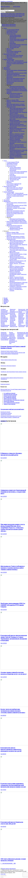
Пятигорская (20, 336)
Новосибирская (22, 310)
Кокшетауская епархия (10, 396)
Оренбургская (21, 313)
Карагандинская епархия (10, 394)
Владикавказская (5, 338)
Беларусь (6, 300)
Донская (3, 324)
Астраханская (4, 311)
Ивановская (12, 309)
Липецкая (12, 322)
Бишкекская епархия (5, 411)
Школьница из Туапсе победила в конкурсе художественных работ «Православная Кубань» (12, 567)
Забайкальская (4, 326)
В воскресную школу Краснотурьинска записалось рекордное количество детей (11, 749)
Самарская (21, 322)
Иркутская (12, 310)
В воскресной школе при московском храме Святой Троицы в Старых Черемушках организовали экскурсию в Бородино (14, 638)
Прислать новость (5, 6)
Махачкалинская (13, 341)
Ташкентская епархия (6, 414)
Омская (20, 311)
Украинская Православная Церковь (9, 351)
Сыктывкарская (20, 338)
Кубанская (12, 317)
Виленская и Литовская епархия (8, 365)
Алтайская (3, 309)
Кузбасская (12, 319)
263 (7, 863)
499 (15, 863)
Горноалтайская (4, 339)
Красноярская (13, 316)
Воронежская (4, 321)
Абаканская (3, 332)
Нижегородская (13, 326)
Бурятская (3, 316)
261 (3, 863)
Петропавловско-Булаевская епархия (14, 400)
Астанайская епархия (9, 393)
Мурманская (13, 325)
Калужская (12, 313)
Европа (6, 302)
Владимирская (4, 317)
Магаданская (12, 337)
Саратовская (21, 326)
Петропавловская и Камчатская (21, 334)
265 (11, 863)
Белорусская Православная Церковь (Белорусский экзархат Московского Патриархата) (13, 353)
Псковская (20, 320)
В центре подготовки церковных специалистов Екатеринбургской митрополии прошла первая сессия (13, 785)
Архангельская (4, 310)
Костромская (13, 315)
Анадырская (4, 333)
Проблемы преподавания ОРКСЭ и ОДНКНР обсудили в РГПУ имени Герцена (13, 605)
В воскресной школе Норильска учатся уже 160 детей (12, 823)
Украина (6, 299)
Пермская (20, 316)
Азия (5, 303)
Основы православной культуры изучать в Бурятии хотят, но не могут (14, 673)
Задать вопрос (16, 6)
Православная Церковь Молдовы (9, 359)
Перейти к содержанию (7, 1)
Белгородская (4, 314)
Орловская (21, 314)
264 (9, 863)
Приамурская (21, 317)
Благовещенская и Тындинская (5, 336)
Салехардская (20, 337)
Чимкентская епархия (9, 404)
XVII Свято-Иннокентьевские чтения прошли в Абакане (13, 859)
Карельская (12, 314)
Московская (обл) (21, 332)
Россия (5, 298)
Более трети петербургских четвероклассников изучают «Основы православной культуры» (13, 710)
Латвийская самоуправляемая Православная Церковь (13, 371)
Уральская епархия (9, 401)
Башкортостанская (5, 313)
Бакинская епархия (5, 384)
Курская (12, 321)
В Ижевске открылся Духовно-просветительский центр (11, 454)
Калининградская (14, 311)
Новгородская (21, 309)
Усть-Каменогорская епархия (11, 402)
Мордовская (13, 324)
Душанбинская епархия (6, 413)
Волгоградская (4, 319)
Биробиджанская (5, 334)
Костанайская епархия (10, 397)
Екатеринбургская (5, 325)
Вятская (2, 322)
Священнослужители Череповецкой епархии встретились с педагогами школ (13, 491)
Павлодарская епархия (10, 398)
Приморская (21, 319)
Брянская (3, 315)
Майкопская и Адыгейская (12, 339)
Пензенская (21, 315)
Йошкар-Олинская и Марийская (12, 333)
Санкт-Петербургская (21, 324)
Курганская (12, 320)
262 (5, 863)
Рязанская (20, 321)
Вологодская (4, 320)
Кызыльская (12, 336)
